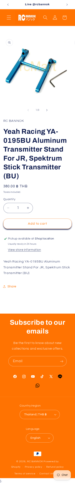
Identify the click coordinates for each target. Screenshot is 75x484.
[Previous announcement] (7, 4)
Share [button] (12, 286)
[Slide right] (46, 110)
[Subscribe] (61, 361)
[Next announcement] (67, 4)
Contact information (52, 473)
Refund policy (55, 467)
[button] (9, 17)
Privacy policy (33, 467)
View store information (24, 249)
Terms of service (24, 473)
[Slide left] (28, 110)
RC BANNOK (35, 461)
